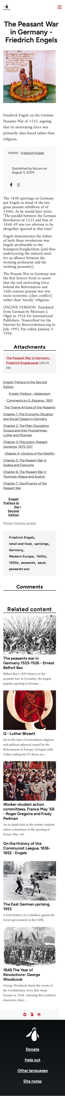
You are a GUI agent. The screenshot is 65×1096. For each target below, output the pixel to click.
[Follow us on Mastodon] (39, 1014)
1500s (13, 563)
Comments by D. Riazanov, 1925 (30, 401)
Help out (32, 1059)
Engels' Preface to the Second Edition (11, 507)
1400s (41, 556)
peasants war (19, 569)
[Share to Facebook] (11, 185)
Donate (32, 1049)
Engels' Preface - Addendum (30, 394)
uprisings (41, 544)
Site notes (32, 1081)
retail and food (20, 544)
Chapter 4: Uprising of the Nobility (30, 453)
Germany (16, 550)
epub (42, 563)
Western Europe (21, 556)
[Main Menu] (59, 7)
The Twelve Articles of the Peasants (29, 407)
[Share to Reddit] (18, 185)
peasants (28, 563)
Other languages (33, 1070)
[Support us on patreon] (32, 1014)
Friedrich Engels (32, 153)
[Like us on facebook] (25, 1014)
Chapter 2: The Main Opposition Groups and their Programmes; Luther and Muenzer (26, 430)
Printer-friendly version (19, 523)
